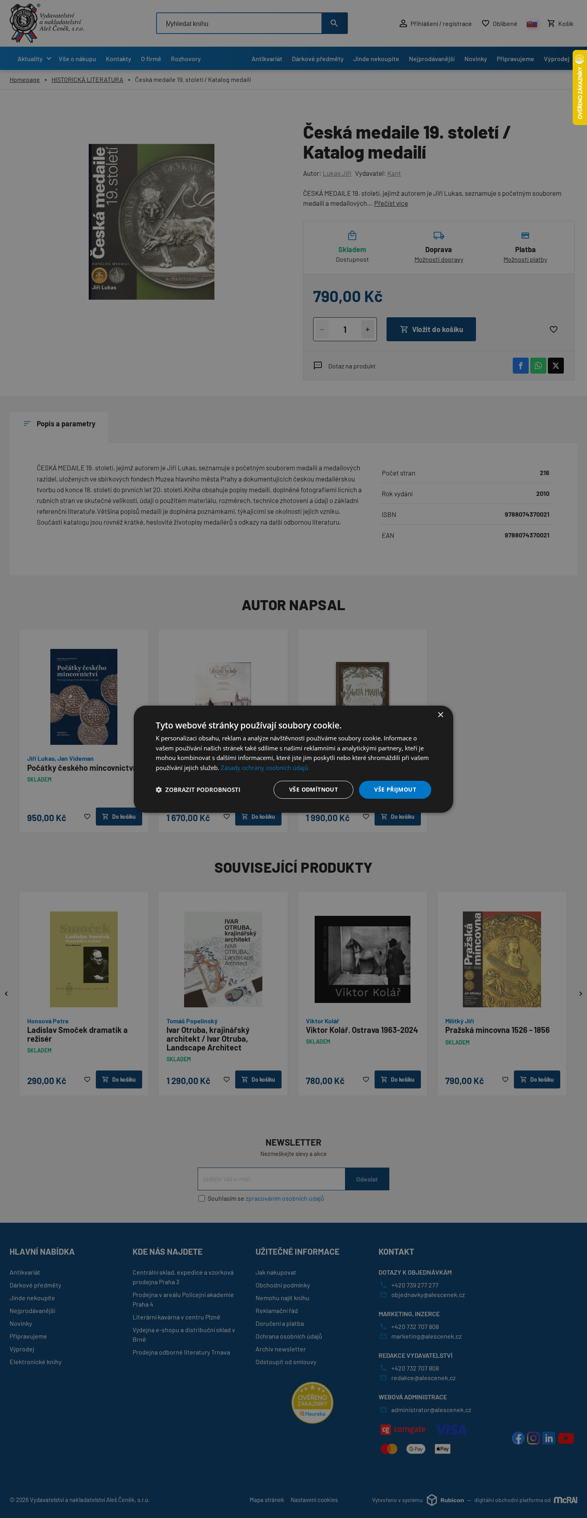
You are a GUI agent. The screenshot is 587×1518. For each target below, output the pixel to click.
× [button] (440, 715)
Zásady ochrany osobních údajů (264, 768)
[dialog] (293, 758)
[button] (198, 789)
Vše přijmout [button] (395, 789)
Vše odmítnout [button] (313, 789)
